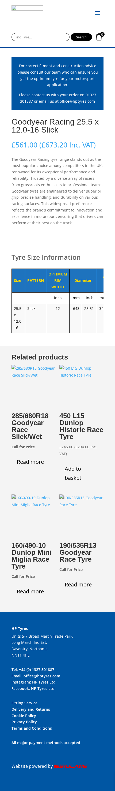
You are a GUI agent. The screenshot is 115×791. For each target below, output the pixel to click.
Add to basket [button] (73, 473)
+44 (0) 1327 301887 (36, 669)
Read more (30, 461)
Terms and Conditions (31, 728)
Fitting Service (24, 702)
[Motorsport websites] (70, 766)
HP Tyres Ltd (44, 682)
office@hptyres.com (77, 101)
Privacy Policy (24, 721)
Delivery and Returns (30, 709)
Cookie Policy (23, 715)
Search (81, 37)
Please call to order (40, 239)
